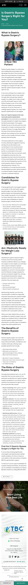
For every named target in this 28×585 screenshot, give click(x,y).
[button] (25, 5)
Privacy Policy (19, 580)
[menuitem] (10, 557)
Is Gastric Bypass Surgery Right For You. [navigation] (12, 25)
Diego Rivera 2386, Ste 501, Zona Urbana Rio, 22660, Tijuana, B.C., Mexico (14, 551)
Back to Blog (6, 476)
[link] (20, 1)
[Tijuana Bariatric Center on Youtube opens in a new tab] (18, 557)
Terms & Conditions (9, 580)
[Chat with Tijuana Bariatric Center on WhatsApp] (15, 1)
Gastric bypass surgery (8, 69)
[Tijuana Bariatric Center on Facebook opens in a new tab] (12, 557)
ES (21, 5)
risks (20, 374)
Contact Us (13, 503)
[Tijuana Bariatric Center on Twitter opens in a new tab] (15, 557)
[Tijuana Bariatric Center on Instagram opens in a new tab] (10, 557)
